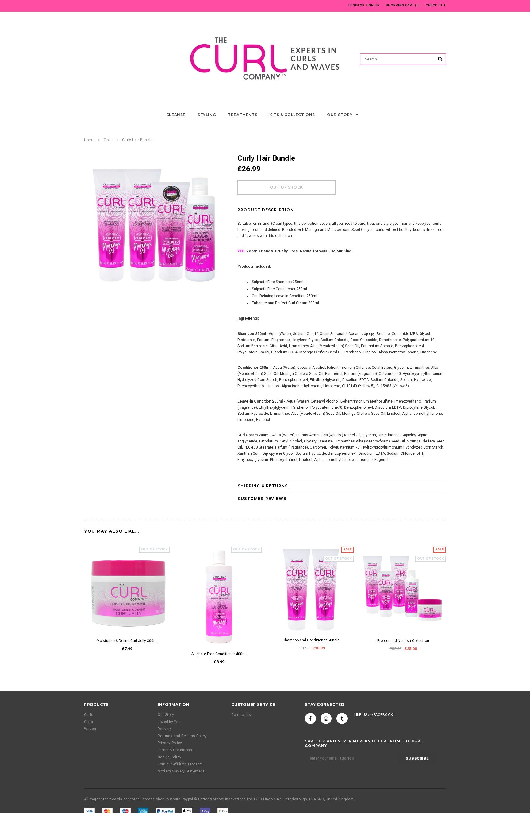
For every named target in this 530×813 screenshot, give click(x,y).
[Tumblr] (342, 718)
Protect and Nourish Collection (403, 641)
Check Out (436, 5)
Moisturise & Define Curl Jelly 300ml (127, 641)
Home (89, 140)
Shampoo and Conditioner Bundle (311, 640)
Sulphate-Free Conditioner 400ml (219, 654)
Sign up (373, 5)
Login (353, 5)
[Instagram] (326, 718)
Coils (108, 140)
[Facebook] (310, 718)
